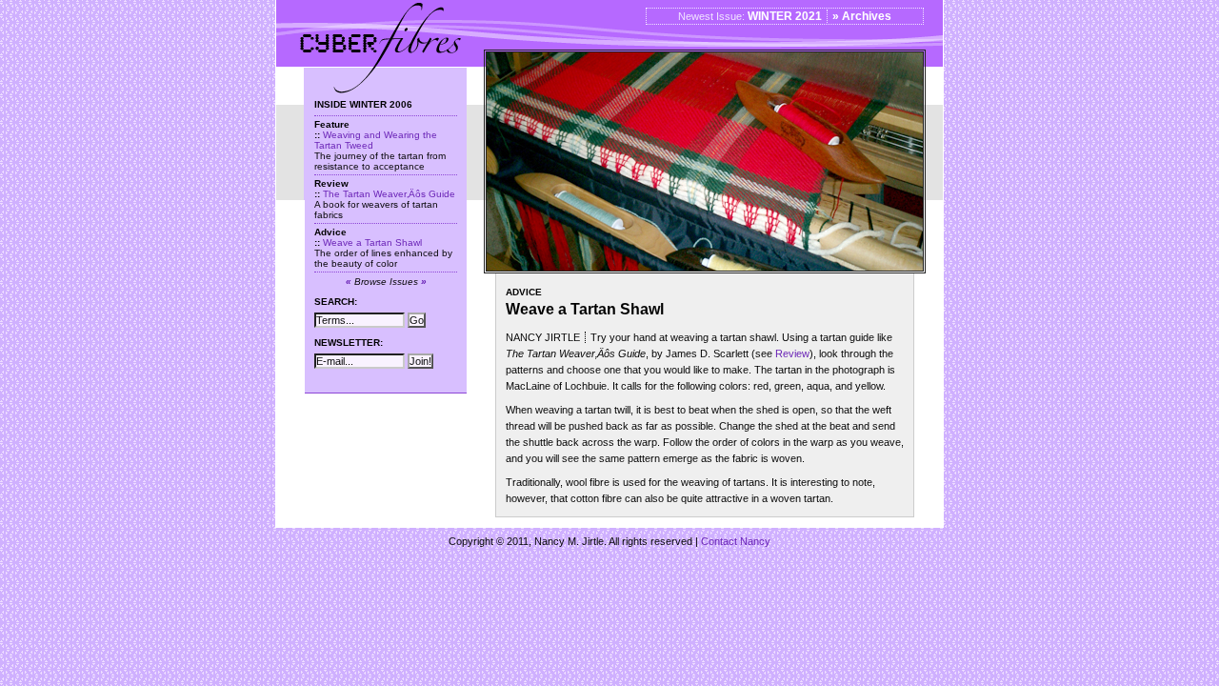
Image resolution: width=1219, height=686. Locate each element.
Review (792, 353)
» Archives (861, 16)
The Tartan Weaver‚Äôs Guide (389, 194)
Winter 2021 (785, 16)
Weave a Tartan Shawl (372, 242)
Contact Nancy (735, 541)
